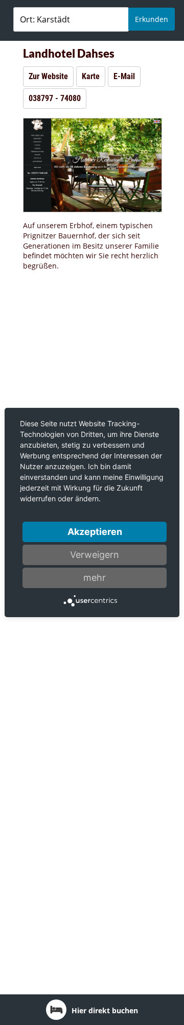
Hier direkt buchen (105, 1010)
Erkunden (151, 19)
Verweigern (94, 554)
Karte (91, 76)
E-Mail (124, 76)
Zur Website (48, 76)
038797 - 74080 (55, 98)
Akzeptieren (94, 531)
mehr (94, 577)
